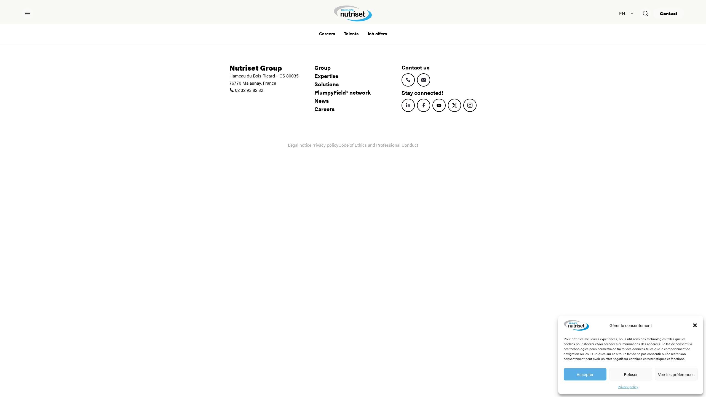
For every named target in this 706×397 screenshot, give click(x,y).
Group (322, 67)
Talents (351, 33)
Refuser (631, 374)
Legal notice (299, 145)
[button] (695, 325)
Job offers (377, 33)
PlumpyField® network (342, 92)
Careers (327, 33)
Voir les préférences (676, 374)
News (321, 100)
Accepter (585, 374)
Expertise (326, 76)
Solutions (326, 84)
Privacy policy (628, 386)
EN (622, 13)
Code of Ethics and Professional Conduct (378, 145)
